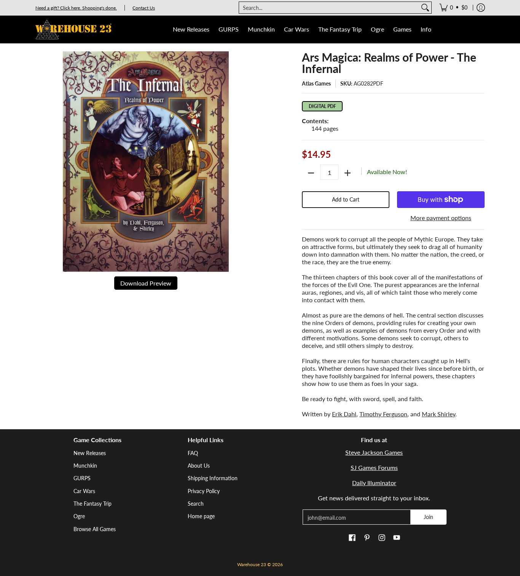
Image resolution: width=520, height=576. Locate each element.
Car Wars (84, 491)
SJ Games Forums (374, 467)
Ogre (79, 516)
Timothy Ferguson (383, 413)
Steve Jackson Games (374, 452)
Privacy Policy (204, 491)
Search (196, 503)
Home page (201, 516)
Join (428, 517)
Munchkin (85, 465)
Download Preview (145, 283)
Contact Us (143, 8)
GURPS (82, 478)
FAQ (193, 453)
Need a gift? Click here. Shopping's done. (76, 8)
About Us (199, 465)
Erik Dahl (344, 413)
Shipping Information (213, 478)
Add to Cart (345, 199)
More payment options (440, 217)
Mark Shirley (438, 413)
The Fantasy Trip (92, 503)
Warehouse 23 (251, 564)
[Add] (347, 173)
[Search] (425, 7)
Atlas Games (316, 83)
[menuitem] (453, 7)
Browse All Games (94, 529)
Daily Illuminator (374, 482)
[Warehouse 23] (73, 29)
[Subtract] (311, 173)
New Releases (89, 453)
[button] (352, 538)
